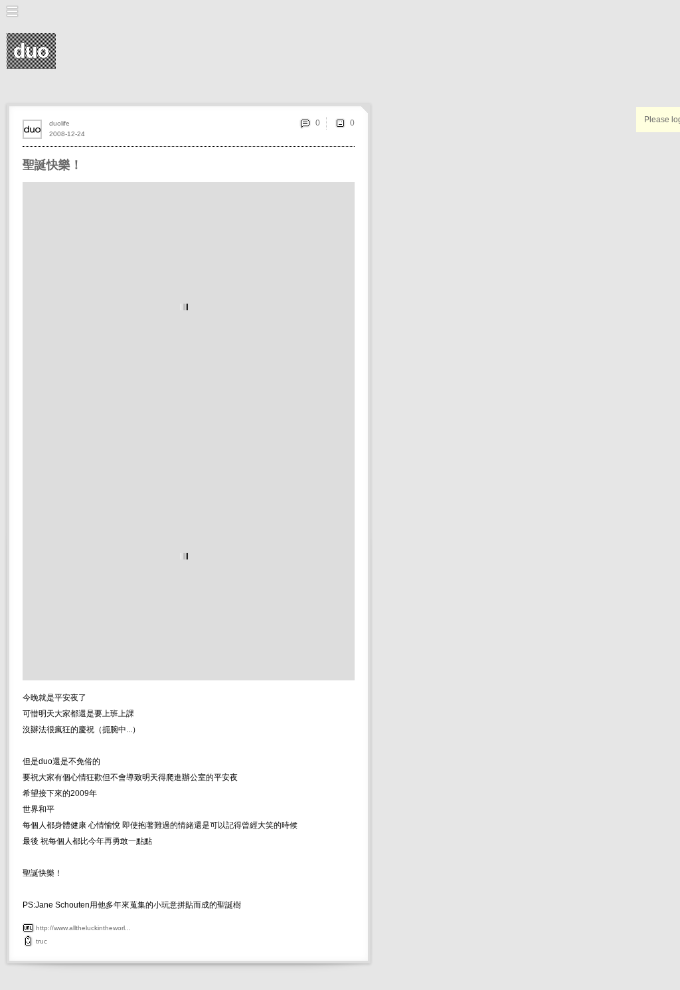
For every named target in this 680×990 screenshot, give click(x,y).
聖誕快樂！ (52, 164)
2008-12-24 (67, 134)
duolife (59, 123)
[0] (340, 123)
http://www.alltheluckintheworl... (83, 928)
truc (41, 941)
